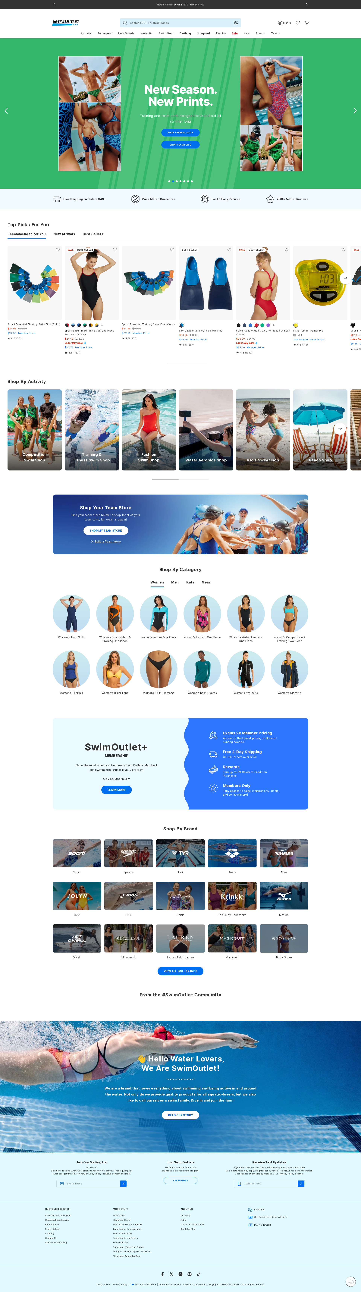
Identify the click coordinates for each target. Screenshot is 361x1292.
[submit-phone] (301, 1183)
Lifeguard (203, 33)
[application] (350, 1281)
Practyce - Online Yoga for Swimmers (132, 1251)
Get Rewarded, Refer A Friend (270, 1217)
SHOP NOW (180, 132)
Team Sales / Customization (127, 1229)
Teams (275, 33)
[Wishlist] (298, 22)
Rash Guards (126, 33)
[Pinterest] (189, 1274)
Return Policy (52, 1224)
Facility (221, 33)
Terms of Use (103, 1284)
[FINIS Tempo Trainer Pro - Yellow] (320, 283)
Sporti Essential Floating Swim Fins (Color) (34, 324)
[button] (355, 111)
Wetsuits (147, 33)
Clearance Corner (122, 1220)
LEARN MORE (180, 1180)
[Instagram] (180, 1274)
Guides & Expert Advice (57, 1220)
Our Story (185, 1215)
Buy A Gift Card (262, 1224)
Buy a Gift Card (120, 1242)
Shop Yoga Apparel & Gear (126, 1256)
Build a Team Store (108, 541)
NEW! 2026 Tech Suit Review (128, 1224)
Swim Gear (166, 33)
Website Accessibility (56, 1242)
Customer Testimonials (192, 1224)
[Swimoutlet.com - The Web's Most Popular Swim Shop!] (65, 22)
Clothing (185, 33)
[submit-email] (123, 1183)
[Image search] (236, 22)
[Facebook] (162, 1274)
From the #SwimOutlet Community (180, 995)
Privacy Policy (287, 1173)
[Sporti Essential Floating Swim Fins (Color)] (35, 283)
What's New (119, 1215)
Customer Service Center (58, 1215)
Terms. (300, 1173)
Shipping (49, 1233)
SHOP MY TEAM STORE (106, 530)
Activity (86, 33)
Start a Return (52, 1229)
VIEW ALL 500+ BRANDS (180, 971)
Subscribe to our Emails (125, 1238)
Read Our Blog (188, 1229)
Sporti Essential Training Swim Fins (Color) (148, 324)
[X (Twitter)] (171, 1274)
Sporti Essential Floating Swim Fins (200, 330)
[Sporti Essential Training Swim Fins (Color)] (149, 283)
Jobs (183, 1220)
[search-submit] (124, 22)
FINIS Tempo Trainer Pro (308, 330)
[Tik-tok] (198, 1274)
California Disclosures (195, 1284)
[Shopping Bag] (306, 22)
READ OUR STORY (180, 1115)
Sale (235, 33)
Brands (260, 33)
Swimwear (104, 33)
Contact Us (51, 1238)
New (247, 33)
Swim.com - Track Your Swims (128, 1247)
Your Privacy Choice (145, 1284)
